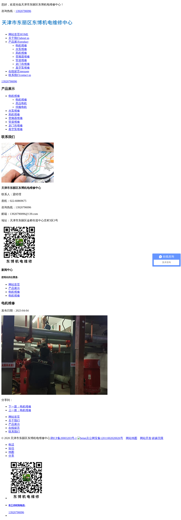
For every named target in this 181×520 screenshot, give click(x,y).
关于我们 (14, 420)
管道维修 (21, 60)
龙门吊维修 (23, 63)
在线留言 (14, 427)
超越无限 (157, 438)
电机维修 (21, 45)
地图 (11, 452)
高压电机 (21, 103)
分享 (11, 455)
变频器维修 (23, 56)
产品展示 (14, 288)
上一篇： (19, 410)
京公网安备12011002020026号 (104, 438)
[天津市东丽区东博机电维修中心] (90, 23)
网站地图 (131, 438)
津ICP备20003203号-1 (63, 438)
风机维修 (21, 52)
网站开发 (145, 438)
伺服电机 (21, 106)
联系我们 (14, 431)
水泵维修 (21, 49)
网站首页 (14, 284)
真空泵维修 (23, 67)
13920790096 (23, 11)
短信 (11, 448)
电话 (11, 444)
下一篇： (19, 406)
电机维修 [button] (14, 95)
